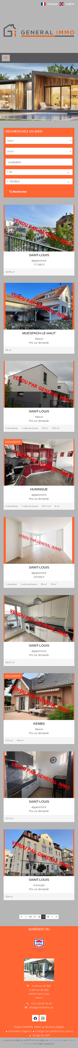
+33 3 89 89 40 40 (41, 1003)
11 (34, 916)
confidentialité (55, 1040)
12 (39, 916)
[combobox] (39, 140)
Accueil (39, 30)
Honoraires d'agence (20, 1031)
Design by (41, 1035)
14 (47, 916)
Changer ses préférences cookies (54, 1031)
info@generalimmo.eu (41, 1007)
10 (30, 916)
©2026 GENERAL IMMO (27, 1027)
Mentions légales (54, 1027)
